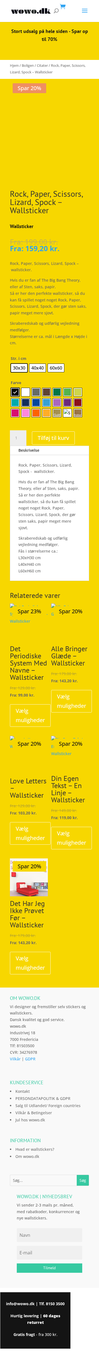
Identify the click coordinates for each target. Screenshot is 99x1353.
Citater (42, 65)
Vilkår (15, 1058)
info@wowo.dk (20, 1303)
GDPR (30, 1058)
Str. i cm (18, 358)
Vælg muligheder (30, 715)
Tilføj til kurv (53, 438)
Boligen (28, 65)
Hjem (14, 65)
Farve (16, 382)
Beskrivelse (28, 450)
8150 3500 (55, 1303)
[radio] (19, 368)
